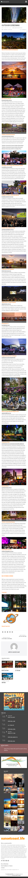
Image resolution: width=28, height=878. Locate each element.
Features (10, 731)
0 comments (23, 29)
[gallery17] (7, 801)
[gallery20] (20, 790)
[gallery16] (14, 801)
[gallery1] (14, 828)
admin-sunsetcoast (18, 27)
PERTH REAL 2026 (11, 741)
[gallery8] (7, 817)
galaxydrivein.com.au (6, 304)
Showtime (10, 29)
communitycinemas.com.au (8, 136)
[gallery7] (14, 817)
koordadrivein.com (6, 325)
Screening (5, 29)
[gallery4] (14, 823)
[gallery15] (20, 801)
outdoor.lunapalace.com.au (7, 551)
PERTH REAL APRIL (11, 729)
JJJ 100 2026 (17, 670)
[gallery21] (14, 790)
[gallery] (20, 828)
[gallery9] (20, 812)
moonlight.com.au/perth (7, 167)
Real (9, 719)
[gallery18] (20, 795)
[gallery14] (7, 806)
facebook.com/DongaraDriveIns (8, 357)
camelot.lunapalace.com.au (8, 229)
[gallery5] (7, 823)
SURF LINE (4, 682)
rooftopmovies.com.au (6, 487)
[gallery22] (7, 790)
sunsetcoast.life (9, 874)
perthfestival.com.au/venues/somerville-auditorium (13, 443)
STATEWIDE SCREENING (7, 638)
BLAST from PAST (5, 670)
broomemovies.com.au (7, 100)
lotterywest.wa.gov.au (6, 270)
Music (17, 662)
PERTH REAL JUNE (11, 721)
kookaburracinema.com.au (7, 196)
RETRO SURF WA (22, 636)
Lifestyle (4, 674)
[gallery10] (14, 812)
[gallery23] (14, 780)
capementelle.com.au (6, 413)
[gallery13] (14, 806)
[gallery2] (7, 828)
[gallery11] (7, 812)
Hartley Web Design (16, 875)
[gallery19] (14, 795)
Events (4, 662)
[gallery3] (20, 823)
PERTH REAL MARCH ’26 (12, 737)
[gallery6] (20, 817)
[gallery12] (20, 806)
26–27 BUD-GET (11, 725)
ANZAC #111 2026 (11, 733)
